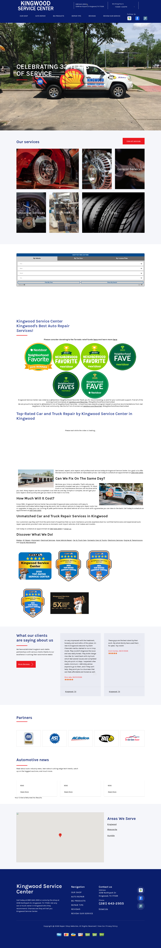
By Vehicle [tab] (37, 258)
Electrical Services (48, 540)
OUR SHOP (24, 16)
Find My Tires (49, 282)
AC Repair (26, 540)
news (22, 785)
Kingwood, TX (70, 692)
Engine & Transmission (133, 540)
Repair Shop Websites (69, 926)
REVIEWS (92, 16)
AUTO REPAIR (40, 16)
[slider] (69, 679)
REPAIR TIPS (76, 16)
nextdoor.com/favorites (78, 402)
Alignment (35, 540)
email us (67, 529)
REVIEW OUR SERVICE (111, 16)
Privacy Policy (111, 926)
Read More (24, 792)
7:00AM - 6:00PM (121, 7)
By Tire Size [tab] (78, 258)
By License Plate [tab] (122, 258)
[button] (60, 835)
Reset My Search (112, 282)
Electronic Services (115, 540)
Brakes (19, 540)
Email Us (103, 909)
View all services (134, 141)
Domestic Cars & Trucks (97, 540)
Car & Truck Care (80, 540)
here (95, 339)
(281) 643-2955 (81, 4)
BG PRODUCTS (58, 16)
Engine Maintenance (28, 542)
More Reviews (24, 664)
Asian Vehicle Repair (64, 540)
